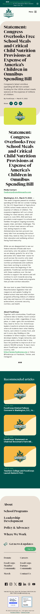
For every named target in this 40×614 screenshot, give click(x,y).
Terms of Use (25, 612)
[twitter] (15, 584)
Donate (7, 557)
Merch (7, 573)
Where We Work (15, 534)
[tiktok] (20, 584)
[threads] (29, 584)
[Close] (37, 4)
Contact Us (25, 573)
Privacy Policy (15, 612)
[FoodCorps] (9, 13)
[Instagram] (10, 584)
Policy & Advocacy (17, 527)
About (8, 504)
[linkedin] (24, 584)
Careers (24, 557)
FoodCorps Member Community (10, 566)
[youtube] (33, 584)
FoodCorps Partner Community (26, 566)
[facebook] (6, 584)
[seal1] (13, 602)
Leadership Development (13, 519)
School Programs (16, 511)
